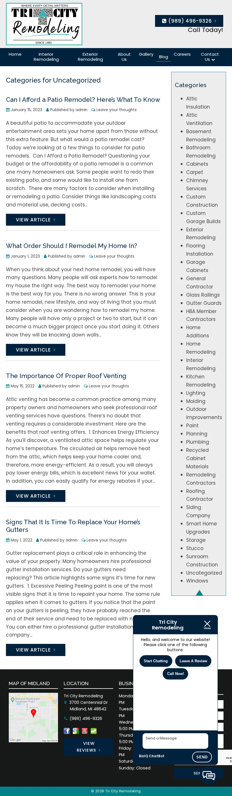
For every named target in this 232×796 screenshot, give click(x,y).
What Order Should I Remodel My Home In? (71, 245)
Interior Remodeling (46, 56)
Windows (197, 580)
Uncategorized (204, 573)
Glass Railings (203, 295)
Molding (195, 401)
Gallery (146, 54)
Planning (196, 433)
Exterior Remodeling (90, 56)
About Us (124, 56)
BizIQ (143, 756)
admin (81, 110)
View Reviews (86, 747)
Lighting (195, 393)
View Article (33, 219)
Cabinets (197, 164)
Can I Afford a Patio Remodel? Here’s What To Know (83, 99)
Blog (163, 57)
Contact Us (210, 56)
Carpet (194, 172)
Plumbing (197, 442)
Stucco (194, 548)
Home (15, 54)
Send (202, 757)
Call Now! (175, 674)
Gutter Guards (204, 303)
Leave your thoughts (116, 110)
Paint (192, 425)
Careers (182, 54)
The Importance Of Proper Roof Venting (66, 375)
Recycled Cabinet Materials (197, 458)
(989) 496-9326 (189, 21)
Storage (196, 540)
